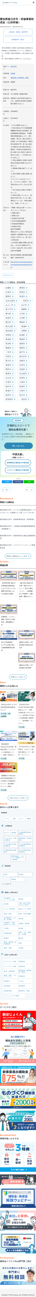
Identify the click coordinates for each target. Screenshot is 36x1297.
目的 (4, 78)
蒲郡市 (22, 344)
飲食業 (21, 899)
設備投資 (22, 976)
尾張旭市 (9, 399)
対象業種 (6, 73)
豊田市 (8, 369)
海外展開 (7, 986)
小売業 (6, 928)
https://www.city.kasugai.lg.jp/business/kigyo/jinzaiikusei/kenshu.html (21, 264)
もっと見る (5, 884)
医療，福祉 (8, 914)
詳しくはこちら (18, 446)
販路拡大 (7, 981)
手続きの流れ (6, 209)
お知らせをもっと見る (17, 798)
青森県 (13, 879)
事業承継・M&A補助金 (25, 839)
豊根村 (22, 339)
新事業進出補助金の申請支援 (18, 462)
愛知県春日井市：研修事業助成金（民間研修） (17, 519)
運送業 (21, 928)
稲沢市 (8, 386)
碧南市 (8, 365)
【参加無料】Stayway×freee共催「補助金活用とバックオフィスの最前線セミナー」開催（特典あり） (8, 749)
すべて (7, 818)
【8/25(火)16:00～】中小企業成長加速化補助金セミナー (8, 707)
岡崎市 (22, 348)
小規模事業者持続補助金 (25, 833)
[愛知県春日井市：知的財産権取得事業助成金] (29, 490)
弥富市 (26, 301)
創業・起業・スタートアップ (10, 976)
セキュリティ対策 (10, 961)
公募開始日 (6, 112)
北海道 (21, 874)
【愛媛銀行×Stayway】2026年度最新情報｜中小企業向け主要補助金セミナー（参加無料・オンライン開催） (8, 781)
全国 (5, 874)
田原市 (22, 292)
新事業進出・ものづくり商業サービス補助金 (17, 857)
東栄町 (8, 339)
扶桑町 (8, 288)
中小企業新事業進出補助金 (25, 845)
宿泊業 (21, 918)
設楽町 (22, 335)
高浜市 (24, 399)
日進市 (8, 292)
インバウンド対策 (10, 966)
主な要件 (6, 125)
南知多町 (9, 331)
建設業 (21, 938)
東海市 (8, 391)
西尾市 (8, 374)
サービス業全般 (9, 909)
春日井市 (14, 66)
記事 (14, 818)
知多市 (8, 395)
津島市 (22, 361)
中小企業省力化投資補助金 (10, 845)
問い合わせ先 (6, 256)
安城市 (22, 369)
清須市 (22, 296)
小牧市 (22, 382)
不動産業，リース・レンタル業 (9, 899)
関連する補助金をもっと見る (17, 556)
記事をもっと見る (17, 677)
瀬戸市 (22, 352)
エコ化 (21, 981)
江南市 (8, 382)
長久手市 (9, 309)
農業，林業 (8, 948)
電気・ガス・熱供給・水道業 (25, 933)
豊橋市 (8, 348)
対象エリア (6, 68)
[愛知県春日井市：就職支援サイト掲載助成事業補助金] (6, 490)
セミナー (21, 818)
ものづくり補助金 (10, 832)
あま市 (24, 305)
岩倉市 (8, 318)
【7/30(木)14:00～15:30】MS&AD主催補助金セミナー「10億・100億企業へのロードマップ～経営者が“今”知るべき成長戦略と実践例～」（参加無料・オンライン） (26, 714)
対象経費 (6, 82)
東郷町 (24, 309)
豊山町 (8, 314)
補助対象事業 (6, 99)
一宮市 (8, 352)
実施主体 (6, 90)
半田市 (8, 356)
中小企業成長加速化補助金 (25, 851)
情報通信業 (8, 933)
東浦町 (24, 326)
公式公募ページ (6, 263)
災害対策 (22, 966)
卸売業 (6, 904)
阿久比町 (9, 326)
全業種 (13, 73)
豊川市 (8, 361)
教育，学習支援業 (25, 914)
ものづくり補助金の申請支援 (18, 470)
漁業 (20, 943)
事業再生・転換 (24, 991)
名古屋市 (23, 374)
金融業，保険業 (24, 923)
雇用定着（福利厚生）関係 (20, 78)
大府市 (22, 391)
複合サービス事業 (25, 909)
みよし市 (9, 305)
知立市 (22, 395)
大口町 (22, 314)
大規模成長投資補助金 (10, 851)
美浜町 (8, 344)
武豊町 (24, 331)
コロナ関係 (15, 995)
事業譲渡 (22, 961)
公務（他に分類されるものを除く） (25, 904)
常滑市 (22, 378)
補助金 (29, 818)
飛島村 (22, 322)
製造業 (6, 938)
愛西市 (8, 296)
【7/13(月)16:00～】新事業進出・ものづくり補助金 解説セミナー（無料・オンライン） (26, 751)
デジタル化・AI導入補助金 (10, 839)
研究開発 (22, 986)
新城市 (22, 386)
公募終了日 (6, 119)
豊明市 (22, 288)
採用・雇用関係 (9, 971)
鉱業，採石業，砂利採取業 (10, 943)
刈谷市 (22, 365)
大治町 (22, 318)
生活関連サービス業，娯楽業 (10, 918)
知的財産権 (8, 991)
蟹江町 (8, 322)
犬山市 (8, 378)
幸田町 (8, 335)
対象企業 (6, 94)
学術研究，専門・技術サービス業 (10, 923)
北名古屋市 (10, 301)
